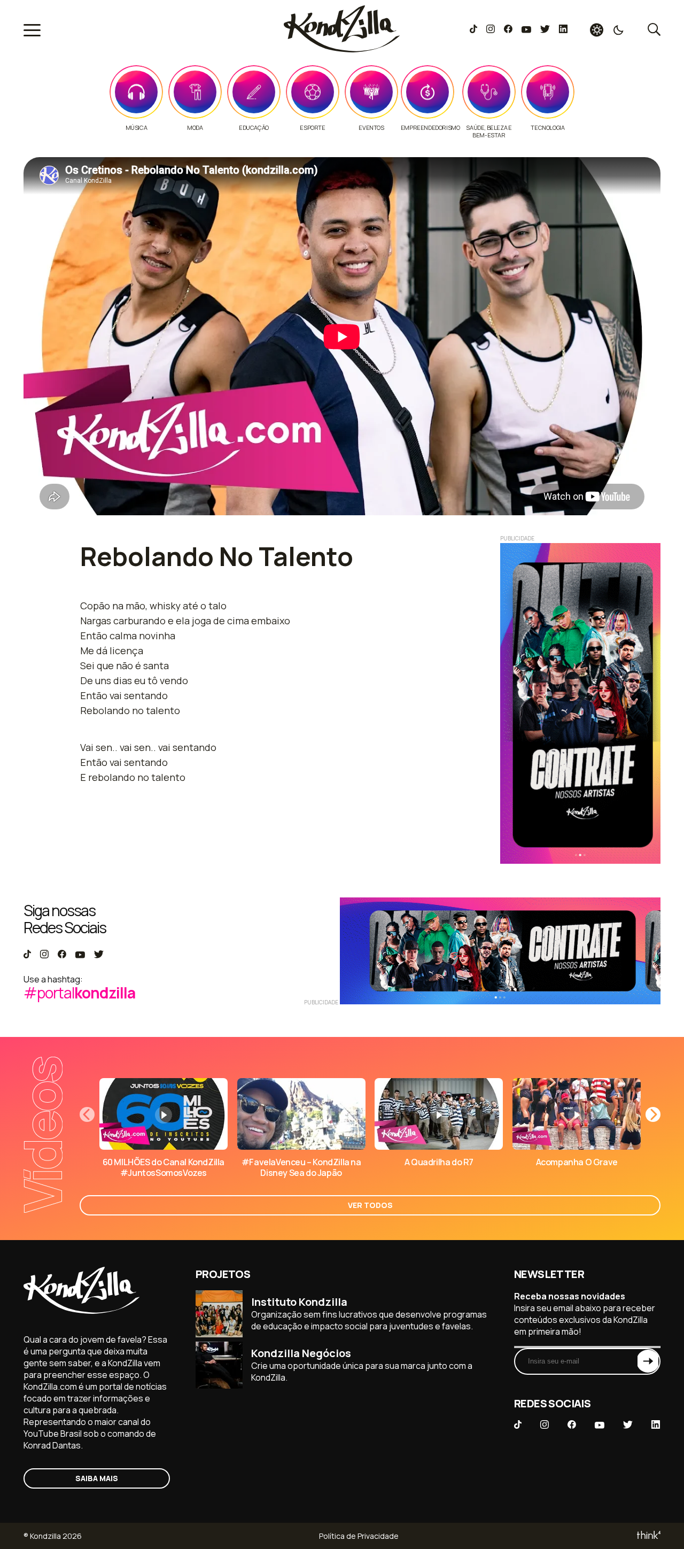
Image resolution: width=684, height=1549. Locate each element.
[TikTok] (473, 30)
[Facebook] (507, 30)
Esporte (312, 127)
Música (136, 127)
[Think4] (647, 1536)
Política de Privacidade (359, 1536)
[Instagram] (490, 30)
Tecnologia (547, 127)
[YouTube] (526, 30)
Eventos (371, 127)
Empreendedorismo (430, 127)
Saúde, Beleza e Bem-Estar (488, 131)
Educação (254, 127)
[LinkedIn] (563, 30)
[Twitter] (545, 30)
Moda (195, 127)
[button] (653, 1114)
